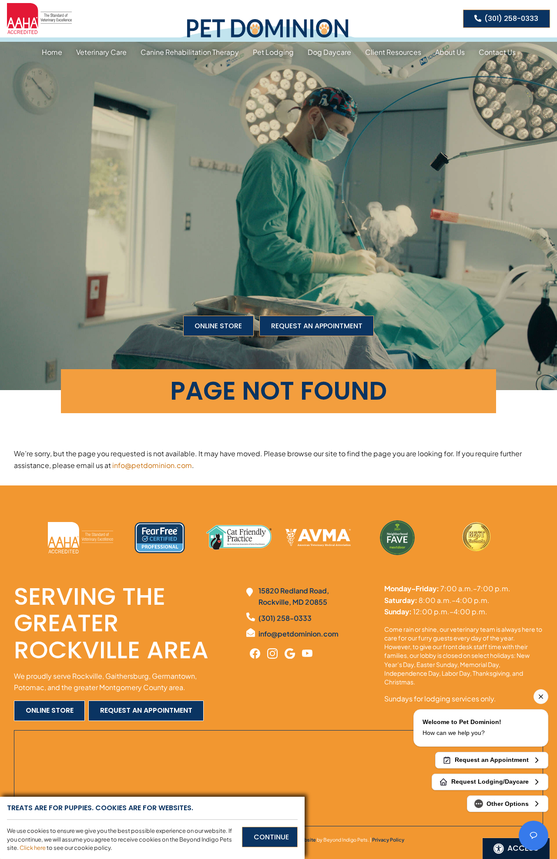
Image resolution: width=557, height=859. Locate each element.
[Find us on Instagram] (272, 652)
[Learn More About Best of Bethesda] (476, 537)
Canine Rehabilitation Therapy (190, 52)
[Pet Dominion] (268, 28)
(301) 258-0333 (511, 18)
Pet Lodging (273, 52)
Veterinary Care (101, 52)
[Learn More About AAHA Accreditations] (39, 17)
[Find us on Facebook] (255, 652)
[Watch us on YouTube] (307, 652)
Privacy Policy (388, 839)
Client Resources (393, 52)
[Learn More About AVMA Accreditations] (318, 537)
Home (52, 52)
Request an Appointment (316, 326)
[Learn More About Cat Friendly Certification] (239, 537)
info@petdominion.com (152, 465)
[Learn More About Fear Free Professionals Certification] (159, 537)
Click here (33, 847)
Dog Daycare (329, 52)
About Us (450, 52)
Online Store (218, 326)
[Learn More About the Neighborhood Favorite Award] (397, 537)
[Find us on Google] (290, 652)
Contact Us (497, 52)
